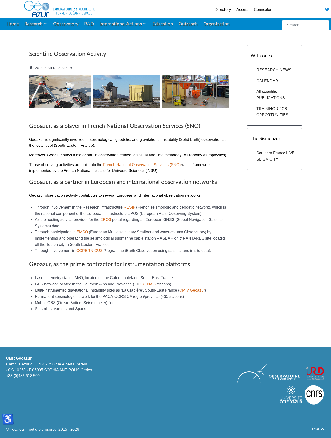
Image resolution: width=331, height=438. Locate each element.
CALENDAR (267, 81)
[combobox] (305, 25)
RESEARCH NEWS (274, 70)
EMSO (83, 232)
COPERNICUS (90, 251)
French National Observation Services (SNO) (142, 165)
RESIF (130, 207)
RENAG (149, 284)
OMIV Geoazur (192, 290)
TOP (315, 429)
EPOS (106, 220)
